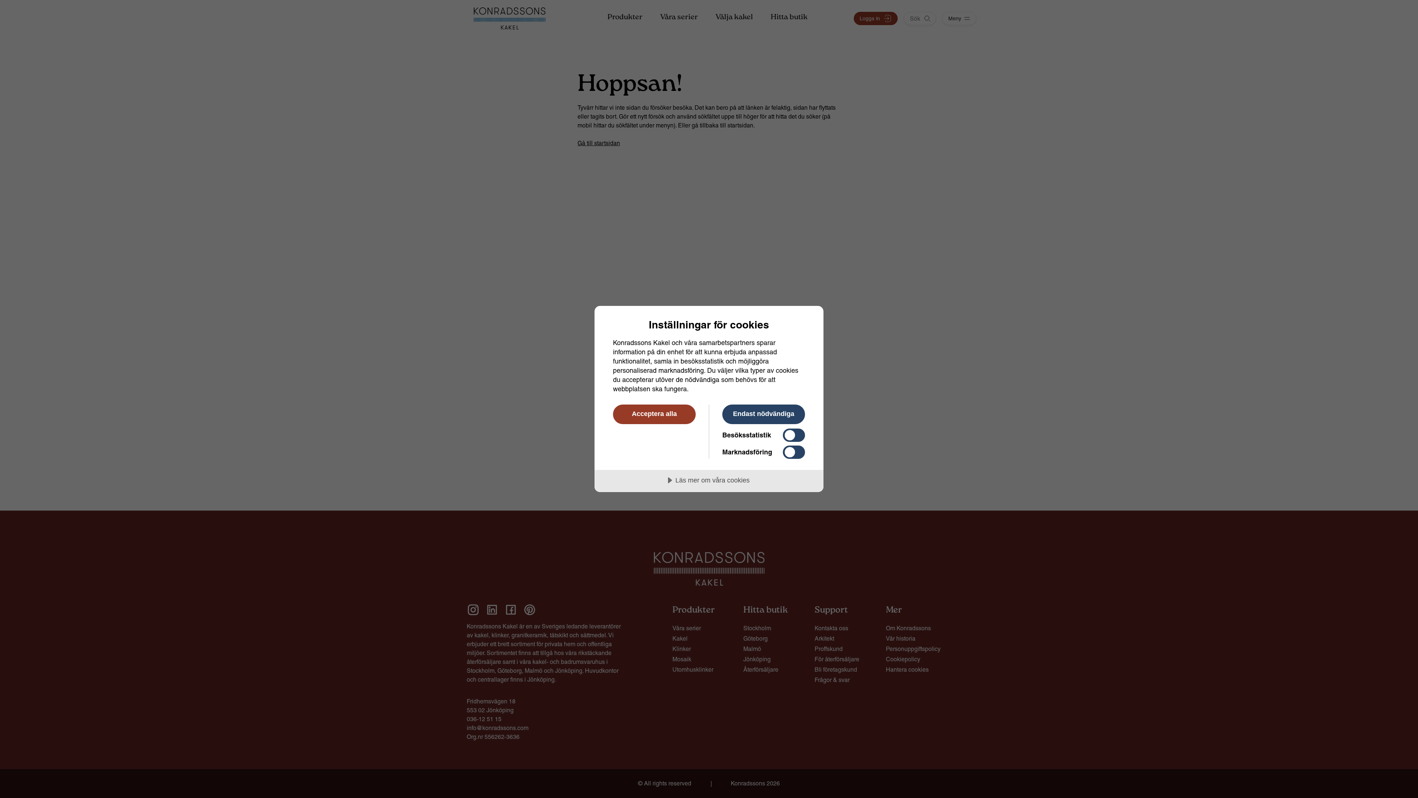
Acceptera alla (654, 413)
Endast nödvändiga (763, 413)
